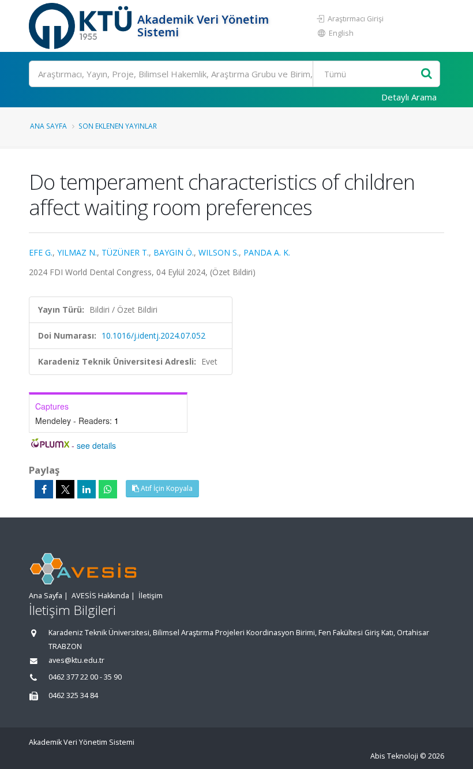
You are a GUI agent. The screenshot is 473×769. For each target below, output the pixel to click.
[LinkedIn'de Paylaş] (86, 489)
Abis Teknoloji (394, 756)
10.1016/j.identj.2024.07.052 (153, 335)
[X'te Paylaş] (65, 489)
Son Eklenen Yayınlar (117, 125)
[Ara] (427, 74)
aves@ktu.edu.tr (76, 660)
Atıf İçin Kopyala (166, 488)
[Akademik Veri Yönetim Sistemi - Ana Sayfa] (81, 26)
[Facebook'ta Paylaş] (44, 489)
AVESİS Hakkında (100, 596)
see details (96, 445)
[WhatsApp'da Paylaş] (108, 489)
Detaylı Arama (409, 97)
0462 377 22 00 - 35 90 (85, 677)
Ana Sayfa (48, 125)
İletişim (150, 596)
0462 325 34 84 (73, 695)
